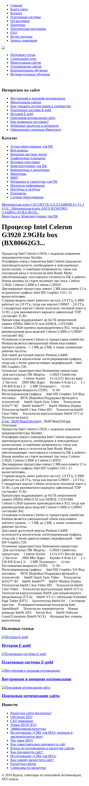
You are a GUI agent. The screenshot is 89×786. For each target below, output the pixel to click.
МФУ (14, 177)
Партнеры (17, 25)
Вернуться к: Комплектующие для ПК (30, 216)
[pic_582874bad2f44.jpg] (20, 421)
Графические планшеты (27, 158)
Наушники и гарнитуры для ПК (33, 181)
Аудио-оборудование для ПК (31, 146)
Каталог (16, 13)
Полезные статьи (22, 55)
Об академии (20, 21)
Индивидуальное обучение (30, 74)
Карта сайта (19, 9)
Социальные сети (23, 58)
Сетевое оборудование (27, 197)
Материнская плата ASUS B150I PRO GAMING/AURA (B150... (34, 210)
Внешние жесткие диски (28, 154)
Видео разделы (21, 36)
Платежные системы (25, 17)
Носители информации (27, 185)
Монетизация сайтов (25, 62)
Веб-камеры (19, 150)
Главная (16, 5)
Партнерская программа (28, 29)
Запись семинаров (23, 40)
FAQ (13, 32)
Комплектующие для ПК (28, 166)
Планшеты (18, 193)
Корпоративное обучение (29, 70)
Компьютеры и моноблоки (30, 170)
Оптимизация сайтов (25, 66)
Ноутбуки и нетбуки (25, 189)
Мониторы (18, 174)
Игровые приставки (25, 162)
